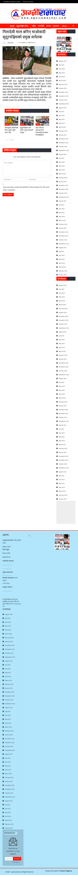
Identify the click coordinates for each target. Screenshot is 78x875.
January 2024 (63, 181)
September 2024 (64, 150)
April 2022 (62, 263)
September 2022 (64, 244)
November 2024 (63, 143)
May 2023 (61, 212)
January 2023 (62, 228)
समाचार (56, 26)
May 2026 (62, 73)
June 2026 (62, 69)
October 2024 (63, 146)
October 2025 (63, 100)
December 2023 (63, 185)
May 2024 (62, 166)
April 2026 (62, 76)
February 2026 (63, 84)
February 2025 (63, 131)
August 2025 (62, 108)
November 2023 (63, 189)
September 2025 (64, 104)
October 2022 (63, 240)
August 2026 (62, 61)
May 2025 (62, 119)
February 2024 (63, 178)
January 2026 (63, 88)
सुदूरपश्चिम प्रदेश (22, 26)
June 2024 (62, 162)
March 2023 (62, 220)
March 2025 (62, 127)
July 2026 (61, 65)
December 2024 (63, 139)
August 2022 (62, 247)
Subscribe (17, 859)
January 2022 (63, 275)
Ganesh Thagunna (66, 871)
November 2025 (63, 96)
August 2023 (62, 201)
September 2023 (64, 197)
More (64, 26)
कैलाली (6, 124)
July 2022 (61, 251)
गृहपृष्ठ (12, 26)
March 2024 (62, 174)
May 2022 (62, 259)
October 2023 (63, 193)
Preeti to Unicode (28, 1)
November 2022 (63, 236)
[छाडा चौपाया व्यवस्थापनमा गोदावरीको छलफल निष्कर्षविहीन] (42, 121)
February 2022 (63, 271)
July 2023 (61, 205)
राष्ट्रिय (34, 26)
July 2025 (61, 111)
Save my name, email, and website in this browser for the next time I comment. (26, 188)
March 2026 (62, 80)
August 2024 (62, 154)
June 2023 (62, 209)
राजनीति (41, 26)
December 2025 (63, 92)
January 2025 (63, 135)
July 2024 (61, 158)
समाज (48, 26)
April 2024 (62, 170)
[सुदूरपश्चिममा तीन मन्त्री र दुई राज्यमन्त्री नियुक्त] (27, 121)
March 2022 (62, 267)
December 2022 (63, 232)
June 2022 (62, 255)
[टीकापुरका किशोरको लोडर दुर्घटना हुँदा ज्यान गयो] (11, 121)
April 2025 (62, 123)
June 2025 (62, 115)
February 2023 (63, 224)
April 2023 (62, 216)
